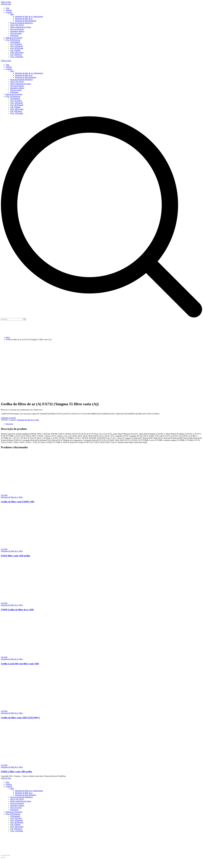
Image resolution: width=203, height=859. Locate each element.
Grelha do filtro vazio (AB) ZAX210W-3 (20, 717)
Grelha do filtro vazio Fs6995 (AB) (17, 501)
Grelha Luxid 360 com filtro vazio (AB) (20, 663)
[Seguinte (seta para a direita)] (4, 857)
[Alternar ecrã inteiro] (7, 855)
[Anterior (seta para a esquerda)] (2, 857)
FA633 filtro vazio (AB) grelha (15, 555)
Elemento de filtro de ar (26, 420)
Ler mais (4, 495)
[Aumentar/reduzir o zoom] (9, 855)
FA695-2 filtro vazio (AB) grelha (16, 771)
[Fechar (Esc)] (2, 855)
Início (8, 337)
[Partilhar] (4, 855)
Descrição (9, 424)
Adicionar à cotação (8, 418)
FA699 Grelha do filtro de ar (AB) (17, 609)
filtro (37, 420)
